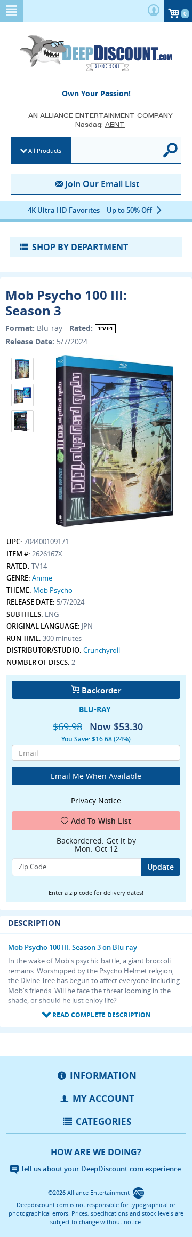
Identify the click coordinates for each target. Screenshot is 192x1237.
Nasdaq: (100, 124)
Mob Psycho (53, 590)
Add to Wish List (101, 821)
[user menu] (153, 11)
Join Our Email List (102, 184)
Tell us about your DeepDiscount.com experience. (101, 1168)
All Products (44, 150)
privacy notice (96, 800)
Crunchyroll (101, 650)
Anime (42, 578)
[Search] (171, 150)
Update (160, 867)
